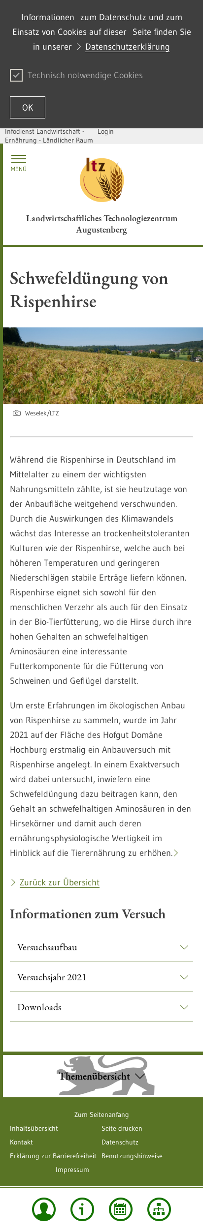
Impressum (72, 1169)
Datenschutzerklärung (127, 46)
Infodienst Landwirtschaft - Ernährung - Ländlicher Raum (49, 136)
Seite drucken (122, 1128)
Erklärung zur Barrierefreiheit (53, 1155)
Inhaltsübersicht (34, 1128)
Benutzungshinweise (132, 1155)
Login (106, 131)
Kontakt (21, 1142)
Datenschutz (120, 1142)
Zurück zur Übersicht (60, 882)
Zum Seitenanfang (101, 1114)
